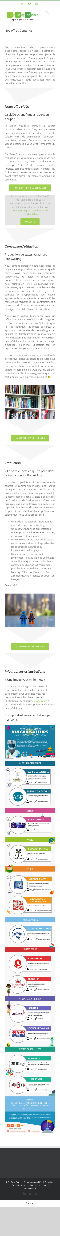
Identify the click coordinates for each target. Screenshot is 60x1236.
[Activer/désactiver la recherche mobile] (47, 12)
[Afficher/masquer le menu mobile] (53, 12)
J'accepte (30, 221)
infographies (40, 700)
